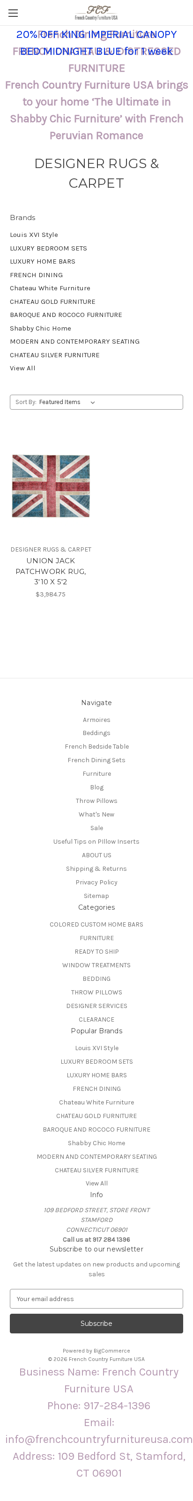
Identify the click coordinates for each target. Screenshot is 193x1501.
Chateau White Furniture (50, 288)
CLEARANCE (96, 1019)
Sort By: (26, 401)
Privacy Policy (96, 882)
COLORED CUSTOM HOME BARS (96, 924)
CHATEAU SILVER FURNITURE (55, 355)
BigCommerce (112, 1350)
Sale (96, 828)
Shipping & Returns (96, 869)
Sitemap (96, 896)
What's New (96, 814)
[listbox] (69, 402)
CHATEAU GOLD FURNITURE (53, 301)
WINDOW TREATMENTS (96, 965)
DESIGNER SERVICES (96, 1006)
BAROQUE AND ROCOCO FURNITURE (66, 314)
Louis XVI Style (34, 234)
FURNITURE (97, 938)
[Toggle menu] (13, 13)
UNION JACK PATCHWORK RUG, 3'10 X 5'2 (50, 571)
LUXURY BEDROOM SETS (48, 248)
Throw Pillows (97, 801)
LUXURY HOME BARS (42, 261)
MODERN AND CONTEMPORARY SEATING (75, 341)
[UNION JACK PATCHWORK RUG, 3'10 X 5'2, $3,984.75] (50, 486)
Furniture (96, 774)
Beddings (96, 733)
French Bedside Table (97, 746)
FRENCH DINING (36, 275)
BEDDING (96, 979)
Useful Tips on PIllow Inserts (96, 842)
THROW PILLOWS (96, 992)
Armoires (97, 720)
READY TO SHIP (96, 952)
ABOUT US (96, 855)
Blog (97, 787)
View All (23, 368)
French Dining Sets (96, 760)
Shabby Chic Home (40, 328)
